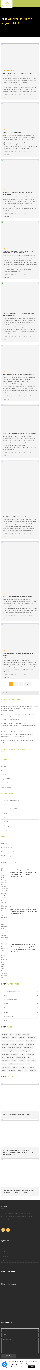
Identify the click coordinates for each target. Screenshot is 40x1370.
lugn (3, 1047)
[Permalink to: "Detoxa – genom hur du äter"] (20, 486)
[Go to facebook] (4, 1364)
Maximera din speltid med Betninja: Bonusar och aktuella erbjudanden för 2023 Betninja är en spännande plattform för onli (19, 708)
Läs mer (6, 98)
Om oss (5, 1248)
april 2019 (4, 783)
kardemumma (30, 1044)
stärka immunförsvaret (16, 1064)
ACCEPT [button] (31, 1367)
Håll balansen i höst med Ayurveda (17, 73)
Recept (6, 821)
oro (3, 1057)
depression (5, 1038)
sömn (27, 1064)
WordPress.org (6, 856)
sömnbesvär (6, 1067)
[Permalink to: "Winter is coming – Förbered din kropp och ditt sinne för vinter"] (20, 233)
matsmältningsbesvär (9, 1051)
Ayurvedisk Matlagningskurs (16, 1115)
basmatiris (26, 1034)
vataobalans (12, 1070)
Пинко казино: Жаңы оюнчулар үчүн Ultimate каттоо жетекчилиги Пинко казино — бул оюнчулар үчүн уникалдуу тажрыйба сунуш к (18, 717)
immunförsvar (30, 1041)
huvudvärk (20, 1041)
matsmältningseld (24, 1051)
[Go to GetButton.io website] (4, 1368)
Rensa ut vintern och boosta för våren (19, 433)
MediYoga (5, 1054)
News (5, 805)
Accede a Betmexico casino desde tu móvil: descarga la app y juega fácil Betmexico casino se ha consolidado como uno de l (19, 726)
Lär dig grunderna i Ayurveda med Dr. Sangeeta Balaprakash (18, 1191)
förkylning (22, 1038)
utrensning (31, 1067)
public (6, 813)
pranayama (5, 1061)
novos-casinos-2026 (10, 809)
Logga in (4, 843)
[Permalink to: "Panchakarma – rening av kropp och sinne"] (20, 636)
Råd (4, 70)
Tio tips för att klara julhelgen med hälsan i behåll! (18, 314)
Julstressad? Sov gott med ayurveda (18, 374)
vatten (20, 1070)
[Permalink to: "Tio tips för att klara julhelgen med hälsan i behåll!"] (20, 295)
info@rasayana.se (10, 94)
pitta (29, 1057)
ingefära (5, 1044)
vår (26, 1070)
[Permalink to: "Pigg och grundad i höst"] (20, 115)
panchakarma (20, 1057)
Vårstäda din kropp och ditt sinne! (17, 596)
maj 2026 (4, 766)
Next (27, 684)
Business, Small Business (12, 800)
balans (18, 1034)
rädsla (14, 1061)
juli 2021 (4, 770)
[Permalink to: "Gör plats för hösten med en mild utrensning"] (20, 173)
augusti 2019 (5, 779)
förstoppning (32, 1038)
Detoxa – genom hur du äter (14, 517)
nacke (22, 1054)
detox (14, 1038)
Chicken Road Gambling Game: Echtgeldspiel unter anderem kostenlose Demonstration (17, 742)
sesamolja (22, 1061)
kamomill (13, 1044)
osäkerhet (10, 1057)
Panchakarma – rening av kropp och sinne (18, 654)
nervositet (30, 1054)
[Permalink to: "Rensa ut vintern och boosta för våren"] (20, 416)
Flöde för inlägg (6, 848)
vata (3, 1070)
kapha (21, 1044)
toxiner (15, 1067)
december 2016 (6, 787)
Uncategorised (10, 70)
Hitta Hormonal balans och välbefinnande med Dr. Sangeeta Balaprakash (18, 1152)
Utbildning (6, 1252)
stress (4, 1064)
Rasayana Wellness (11, 615)
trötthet (22, 1067)
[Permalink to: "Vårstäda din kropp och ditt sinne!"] (20, 566)
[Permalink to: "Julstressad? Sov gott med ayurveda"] (20, 357)
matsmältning (28, 1047)
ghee (4, 1041)
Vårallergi (33, 1070)
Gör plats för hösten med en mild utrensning (17, 193)
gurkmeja (11, 1041)
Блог (5, 830)
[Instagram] (8, 1230)
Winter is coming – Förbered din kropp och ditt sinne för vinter (19, 252)
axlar (11, 1034)
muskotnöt (14, 1054)
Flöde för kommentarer (8, 852)
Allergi (4, 1034)
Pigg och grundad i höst (13, 132)
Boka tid (5, 1256)
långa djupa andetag (14, 1047)
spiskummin (31, 1061)
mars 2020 (4, 775)
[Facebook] (3, 1230)
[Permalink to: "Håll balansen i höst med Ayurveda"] (20, 55)
